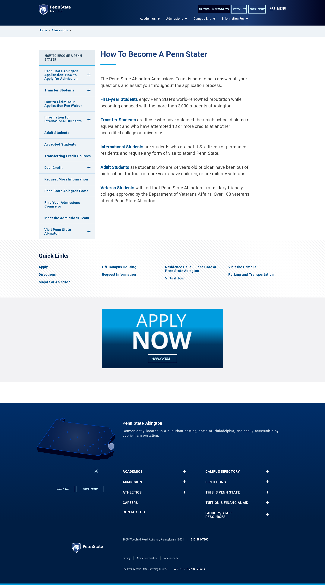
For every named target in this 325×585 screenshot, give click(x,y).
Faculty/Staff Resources (218, 515)
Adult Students (56, 133)
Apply (43, 267)
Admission (132, 482)
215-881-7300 (199, 539)
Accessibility (171, 558)
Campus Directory (222, 471)
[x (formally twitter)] (96, 471)
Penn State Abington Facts (66, 191)
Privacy (126, 558)
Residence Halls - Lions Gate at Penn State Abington (190, 269)
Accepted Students (60, 144)
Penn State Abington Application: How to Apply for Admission (61, 75)
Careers (130, 503)
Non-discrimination (147, 558)
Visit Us (238, 9)
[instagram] (58, 471)
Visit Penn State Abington (57, 231)
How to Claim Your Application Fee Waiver (63, 104)
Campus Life (203, 18)
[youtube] (87, 471)
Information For (233, 18)
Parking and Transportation (251, 274)
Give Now (257, 9)
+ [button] (184, 471)
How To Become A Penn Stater (63, 57)
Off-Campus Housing (119, 267)
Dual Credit (53, 168)
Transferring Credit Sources (67, 156)
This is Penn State (222, 492)
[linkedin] (77, 471)
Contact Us (134, 512)
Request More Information (66, 179)
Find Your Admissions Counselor (62, 204)
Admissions (174, 18)
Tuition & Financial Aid (226, 503)
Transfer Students (59, 90)
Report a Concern (214, 9)
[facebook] (67, 471)
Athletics (132, 492)
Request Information (119, 274)
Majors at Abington (54, 282)
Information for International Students (63, 119)
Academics (148, 18)
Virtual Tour (175, 278)
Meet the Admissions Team (66, 218)
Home (43, 30)
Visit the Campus (242, 267)
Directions (47, 274)
